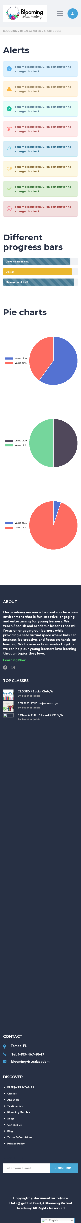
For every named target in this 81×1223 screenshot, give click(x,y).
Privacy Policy (16, 1143)
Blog (10, 1131)
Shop (10, 1118)
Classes (12, 1093)
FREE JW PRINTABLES (20, 1087)
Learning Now (14, 660)
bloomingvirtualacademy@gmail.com (41, 1061)
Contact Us (14, 1124)
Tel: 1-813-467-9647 (27, 1054)
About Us (13, 1099)
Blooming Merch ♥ (18, 1112)
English (53, 1220)
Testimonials (15, 1106)
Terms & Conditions (19, 1137)
